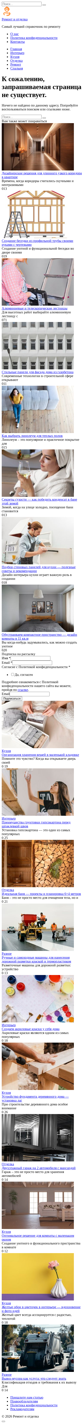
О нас (14, 34)
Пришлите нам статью (26, 1397)
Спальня (16, 68)
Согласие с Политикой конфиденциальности (36, 667)
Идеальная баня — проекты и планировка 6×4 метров (41, 894)
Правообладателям (24, 1401)
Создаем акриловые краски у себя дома (30, 1029)
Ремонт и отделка (15, 19)
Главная (16, 49)
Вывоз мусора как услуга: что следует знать (34, 1378)
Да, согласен (24, 674)
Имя (6, 658)
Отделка (16, 60)
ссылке (23, 690)
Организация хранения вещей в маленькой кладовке (40, 755)
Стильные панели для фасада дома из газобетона (37, 372)
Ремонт (15, 64)
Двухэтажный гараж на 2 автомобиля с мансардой (39, 1168)
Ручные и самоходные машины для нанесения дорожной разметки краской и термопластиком (36, 959)
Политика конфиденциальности (34, 38)
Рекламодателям (22, 1409)
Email (7, 662)
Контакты (17, 41)
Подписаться (11, 698)
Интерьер (17, 53)
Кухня (14, 57)
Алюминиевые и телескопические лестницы (34, 308)
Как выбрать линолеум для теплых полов (32, 436)
